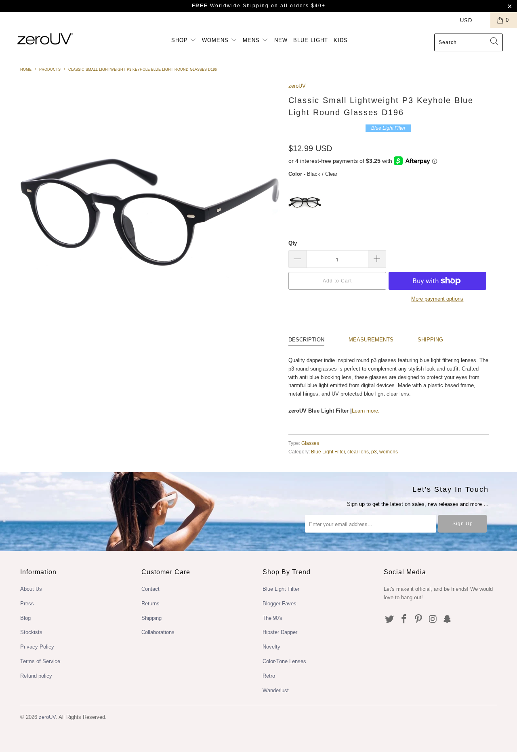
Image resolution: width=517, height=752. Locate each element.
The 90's (272, 618)
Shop (180, 40)
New (281, 40)
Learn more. (366, 411)
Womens (216, 40)
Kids (341, 40)
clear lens (358, 451)
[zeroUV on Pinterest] (418, 619)
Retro (269, 676)
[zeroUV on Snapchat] (447, 619)
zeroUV (297, 86)
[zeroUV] (45, 38)
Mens (252, 40)
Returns (150, 603)
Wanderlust (276, 690)
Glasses (310, 443)
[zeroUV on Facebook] (404, 619)
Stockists (31, 632)
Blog (25, 618)
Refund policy (36, 676)
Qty (292, 243)
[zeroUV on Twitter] (390, 619)
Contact (150, 589)
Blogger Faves (279, 603)
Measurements (371, 340)
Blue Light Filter (328, 451)
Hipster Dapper (280, 632)
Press (27, 603)
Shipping (430, 340)
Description (306, 340)
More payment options (437, 299)
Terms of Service (40, 661)
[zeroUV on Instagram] (433, 619)
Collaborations (157, 632)
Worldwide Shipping (230, 5)
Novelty (271, 647)
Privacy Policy (37, 647)
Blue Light (310, 40)
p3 (374, 451)
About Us (31, 589)
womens (388, 451)
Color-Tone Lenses (284, 661)
